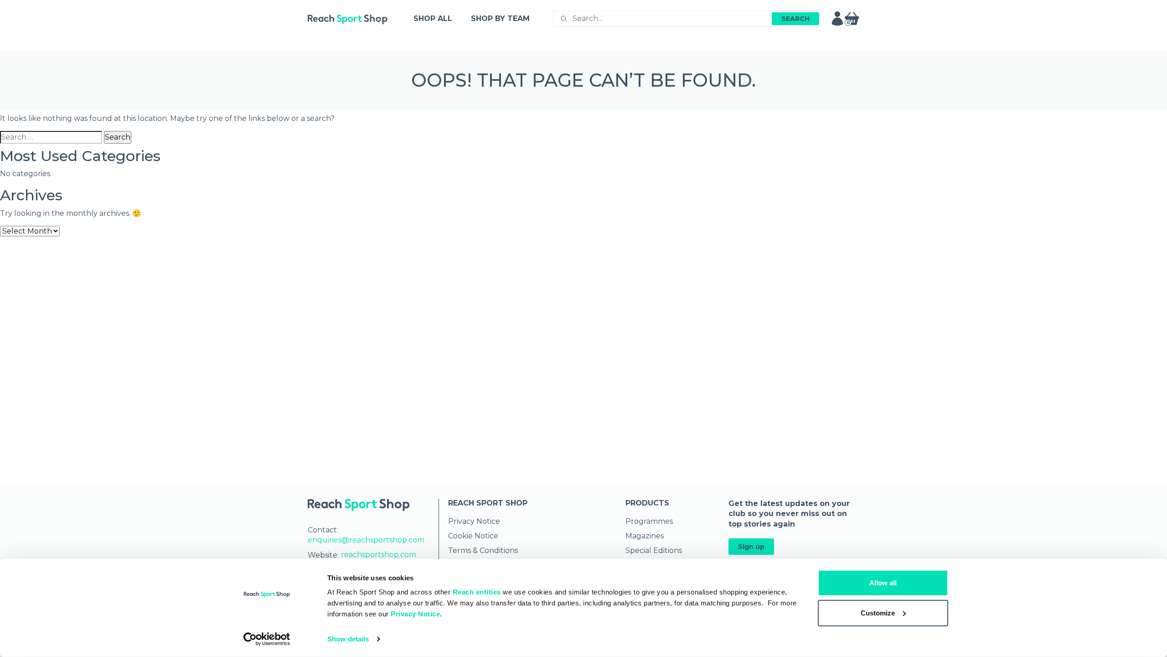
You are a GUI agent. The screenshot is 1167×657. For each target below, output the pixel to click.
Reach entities (477, 592)
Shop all (432, 18)
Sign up (751, 546)
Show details (348, 639)
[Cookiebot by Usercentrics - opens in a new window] (267, 639)
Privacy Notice (415, 614)
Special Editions (653, 550)
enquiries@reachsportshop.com (366, 540)
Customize (878, 612)
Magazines (644, 536)
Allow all (883, 583)
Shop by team (500, 18)
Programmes (649, 521)
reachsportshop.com (378, 554)
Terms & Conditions (483, 550)
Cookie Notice (473, 536)
